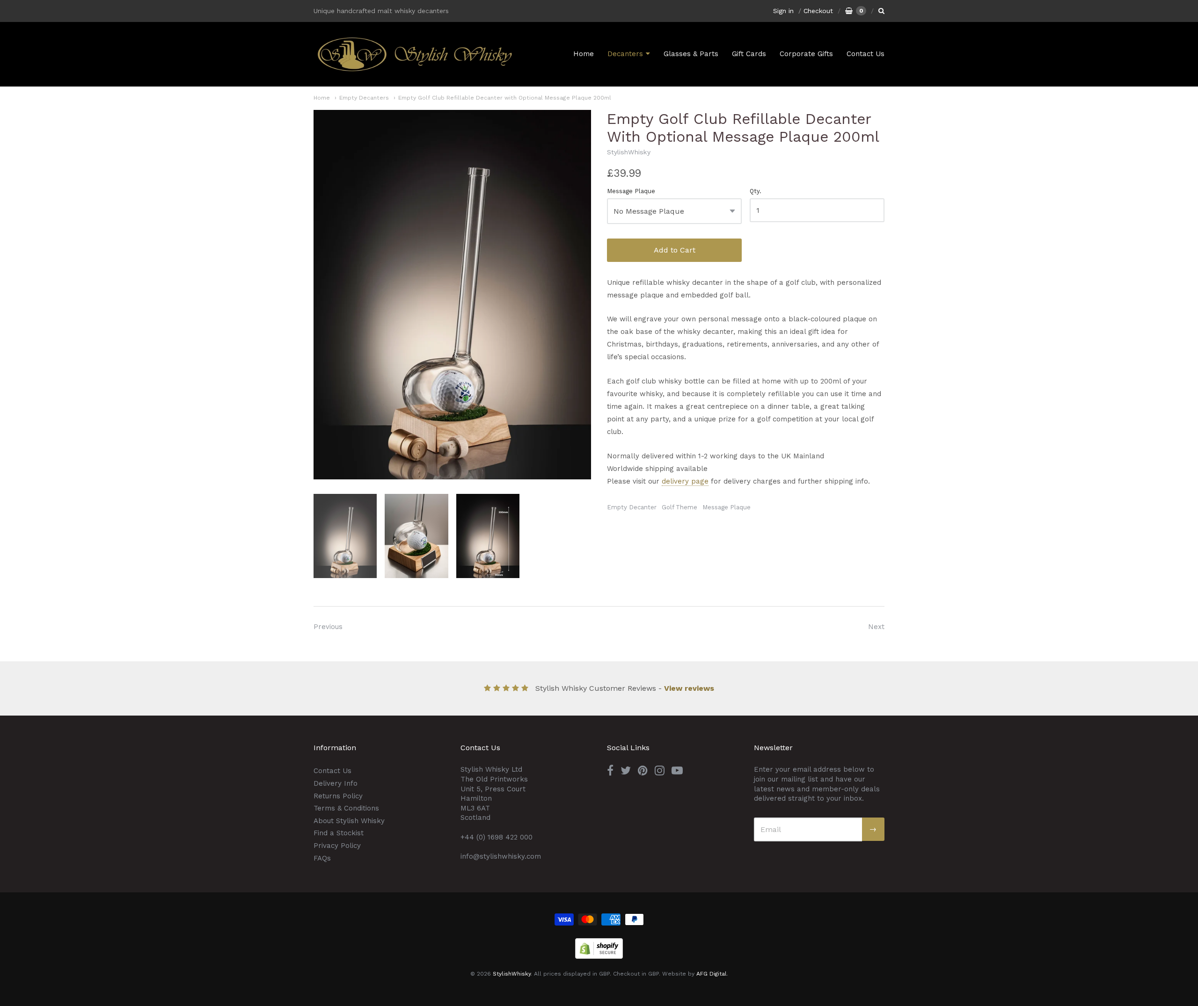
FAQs (322, 858)
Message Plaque (631, 191)
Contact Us (865, 54)
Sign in (783, 10)
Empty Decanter (632, 507)
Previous (328, 626)
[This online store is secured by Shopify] (599, 956)
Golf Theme (679, 507)
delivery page (685, 481)
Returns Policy (338, 796)
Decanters (625, 54)
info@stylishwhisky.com (500, 856)
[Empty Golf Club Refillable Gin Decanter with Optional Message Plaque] (345, 536)
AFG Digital (711, 973)
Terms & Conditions (346, 808)
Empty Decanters (364, 97)
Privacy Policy (337, 845)
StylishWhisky (628, 152)
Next (876, 626)
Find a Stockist (339, 833)
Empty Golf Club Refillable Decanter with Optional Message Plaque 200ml (504, 97)
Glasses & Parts (691, 54)
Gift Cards (749, 54)
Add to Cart (674, 250)
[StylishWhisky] (414, 54)
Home (583, 54)
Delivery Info (336, 783)
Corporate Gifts (806, 54)
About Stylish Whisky (349, 821)
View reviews (689, 688)
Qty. (755, 191)
